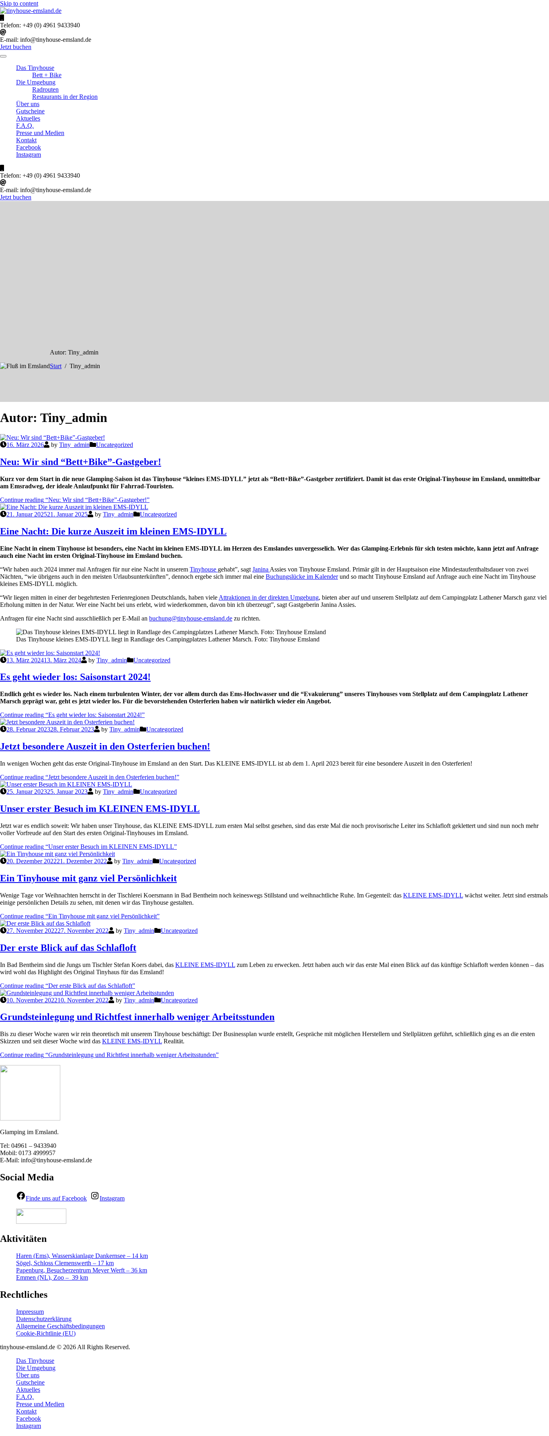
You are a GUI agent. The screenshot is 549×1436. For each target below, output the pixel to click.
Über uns (27, 103)
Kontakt (26, 140)
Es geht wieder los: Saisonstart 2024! (75, 677)
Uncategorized (114, 444)
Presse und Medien (40, 132)
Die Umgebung (35, 82)
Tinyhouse (204, 569)
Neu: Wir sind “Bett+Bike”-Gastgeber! (80, 462)
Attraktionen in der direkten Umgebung (269, 597)
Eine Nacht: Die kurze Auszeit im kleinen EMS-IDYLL (113, 531)
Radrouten (45, 89)
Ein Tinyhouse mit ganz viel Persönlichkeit (88, 878)
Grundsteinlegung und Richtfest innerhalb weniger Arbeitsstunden (137, 1017)
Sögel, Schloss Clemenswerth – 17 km (65, 1263)
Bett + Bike (46, 75)
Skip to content (19, 3)
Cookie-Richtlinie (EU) (46, 1333)
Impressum (30, 1311)
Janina (261, 569)
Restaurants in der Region (65, 96)
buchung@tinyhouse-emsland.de (190, 618)
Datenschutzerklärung (44, 1318)
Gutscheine (30, 111)
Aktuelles (28, 118)
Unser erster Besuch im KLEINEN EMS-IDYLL (100, 808)
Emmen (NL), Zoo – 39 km (52, 1277)
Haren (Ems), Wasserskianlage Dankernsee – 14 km (82, 1255)
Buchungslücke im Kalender (302, 576)
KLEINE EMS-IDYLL (433, 895)
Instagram (28, 154)
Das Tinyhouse (35, 67)
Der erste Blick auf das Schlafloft (68, 947)
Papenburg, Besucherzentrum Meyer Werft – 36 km (81, 1270)
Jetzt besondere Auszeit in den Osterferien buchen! (105, 746)
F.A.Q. (25, 125)
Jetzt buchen (15, 46)
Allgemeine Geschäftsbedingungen (60, 1326)
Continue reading (75, 499)
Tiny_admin (74, 444)
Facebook (28, 147)
